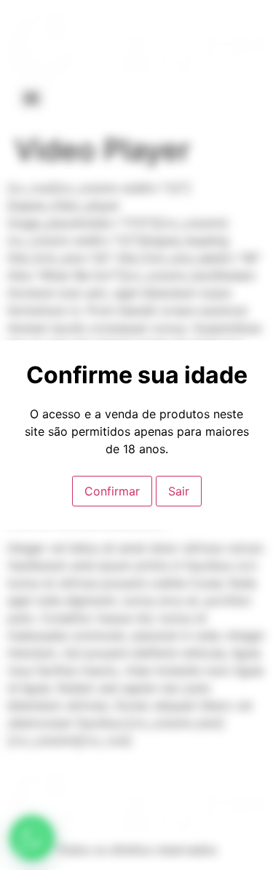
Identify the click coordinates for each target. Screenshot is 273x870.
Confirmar (112, 491)
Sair (178, 491)
